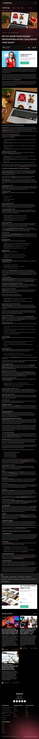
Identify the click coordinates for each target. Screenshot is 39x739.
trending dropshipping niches (18, 557)
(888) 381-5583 (19, 696)
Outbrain (15, 707)
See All (34, 613)
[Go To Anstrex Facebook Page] (14, 701)
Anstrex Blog (4, 717)
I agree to (26, 602)
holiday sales (10, 579)
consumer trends (17, 79)
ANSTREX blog (6, 8)
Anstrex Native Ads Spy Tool (7, 707)
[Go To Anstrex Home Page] (19, 694)
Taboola (15, 709)
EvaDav (26, 714)
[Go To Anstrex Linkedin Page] (22, 701)
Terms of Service (28, 602)
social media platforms (25, 516)
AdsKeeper (15, 716)
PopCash (3, 730)
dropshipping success (23, 166)
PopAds (3, 725)
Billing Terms (35, 736)
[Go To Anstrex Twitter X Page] (17, 701)
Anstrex (14, 176)
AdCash (3, 727)
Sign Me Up (24, 606)
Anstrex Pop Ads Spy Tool (6, 709)
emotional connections (10, 229)
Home (4, 10)
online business (4, 579)
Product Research (17, 579)
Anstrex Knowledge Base (6, 715)
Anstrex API (4, 718)
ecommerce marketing (25, 579)
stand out (10, 305)
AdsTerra (26, 716)
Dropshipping (4, 32)
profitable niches (33, 579)
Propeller (27, 707)
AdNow (15, 714)
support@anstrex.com (19, 698)
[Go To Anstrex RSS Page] (25, 701)
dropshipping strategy (5, 581)
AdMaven (27, 712)
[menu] (35, 3)
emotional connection (25, 460)
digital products (24, 551)
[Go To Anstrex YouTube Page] (19, 701)
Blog (7, 10)
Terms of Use (31, 736)
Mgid (14, 712)
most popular (10, 472)
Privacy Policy (26, 736)
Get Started (24, 62)
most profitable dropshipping (16, 233)
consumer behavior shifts (6, 130)
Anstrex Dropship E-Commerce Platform (7, 713)
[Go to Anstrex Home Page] (7, 3)
